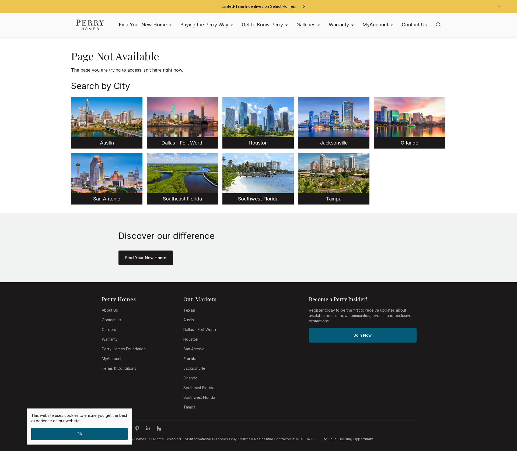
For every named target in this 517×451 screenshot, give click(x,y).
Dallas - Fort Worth (199, 329)
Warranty (110, 339)
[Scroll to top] (501, 417)
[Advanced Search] (438, 24)
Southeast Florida (198, 387)
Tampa (189, 407)
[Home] (90, 25)
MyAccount (111, 358)
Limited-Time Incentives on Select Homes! (259, 6)
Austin (188, 320)
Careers (109, 329)
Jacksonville (194, 368)
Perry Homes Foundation (124, 349)
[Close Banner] (499, 6)
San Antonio (194, 349)
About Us (110, 310)
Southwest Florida (199, 397)
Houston (190, 339)
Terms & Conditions (119, 368)
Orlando (190, 378)
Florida (190, 358)
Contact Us (111, 320)
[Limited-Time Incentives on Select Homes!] (303, 6)
